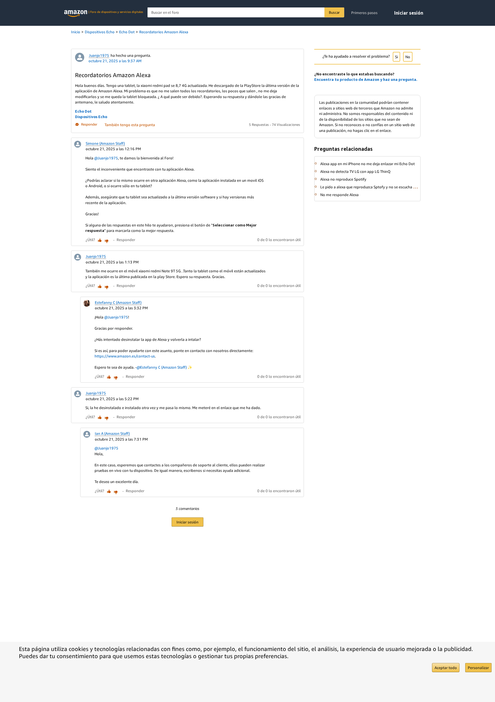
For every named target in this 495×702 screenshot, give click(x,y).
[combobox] (246, 12)
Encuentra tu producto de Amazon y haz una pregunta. (365, 79)
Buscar (334, 12)
